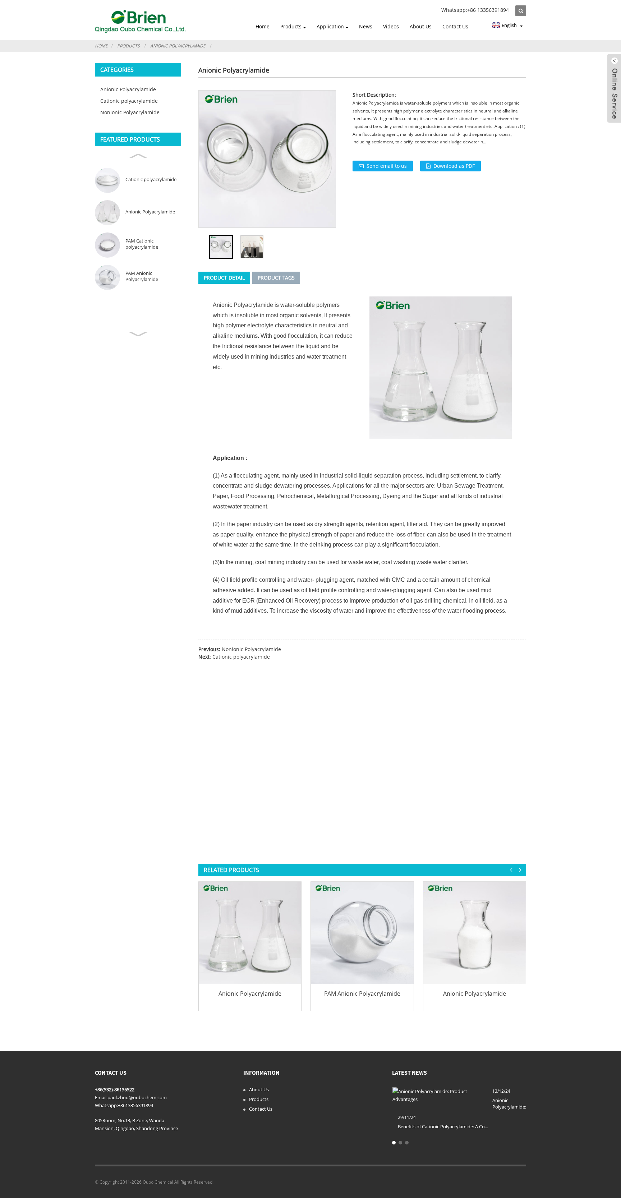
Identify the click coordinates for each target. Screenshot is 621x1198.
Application (330, 26)
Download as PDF (454, 165)
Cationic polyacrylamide (129, 100)
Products (291, 26)
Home (263, 26)
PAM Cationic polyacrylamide (141, 244)
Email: (101, 1097)
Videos (391, 26)
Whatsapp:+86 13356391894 (475, 9)
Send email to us (387, 165)
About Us (421, 26)
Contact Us (455, 26)
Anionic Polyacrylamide (178, 46)
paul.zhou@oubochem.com (137, 1097)
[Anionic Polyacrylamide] (250, 933)
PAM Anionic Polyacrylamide (141, 276)
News (365, 26)
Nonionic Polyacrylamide (130, 112)
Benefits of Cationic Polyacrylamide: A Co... (443, 1126)
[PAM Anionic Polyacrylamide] (362, 933)
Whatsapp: (106, 1105)
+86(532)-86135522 (114, 1089)
